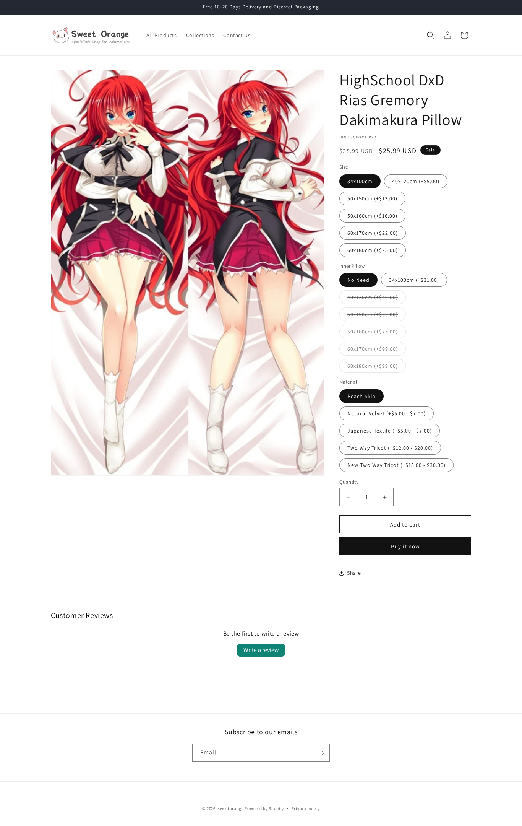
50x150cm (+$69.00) (376, 316)
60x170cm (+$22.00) (372, 232)
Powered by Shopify (264, 808)
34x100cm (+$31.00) (414, 279)
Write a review (261, 650)
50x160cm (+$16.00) (372, 215)
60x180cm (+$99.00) (376, 367)
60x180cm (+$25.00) (372, 250)
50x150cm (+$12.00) (372, 198)
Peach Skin (361, 396)
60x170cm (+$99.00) (376, 350)
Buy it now (405, 546)
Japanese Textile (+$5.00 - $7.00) (389, 430)
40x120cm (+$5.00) (415, 181)
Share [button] (354, 572)
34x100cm (360, 181)
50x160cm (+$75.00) (376, 333)
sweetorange (231, 808)
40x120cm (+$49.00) (376, 298)
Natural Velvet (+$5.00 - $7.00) (386, 413)
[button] (430, 35)
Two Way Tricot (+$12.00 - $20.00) (390, 447)
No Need (358, 279)
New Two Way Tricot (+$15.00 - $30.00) (396, 465)
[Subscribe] (321, 753)
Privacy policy (306, 808)
